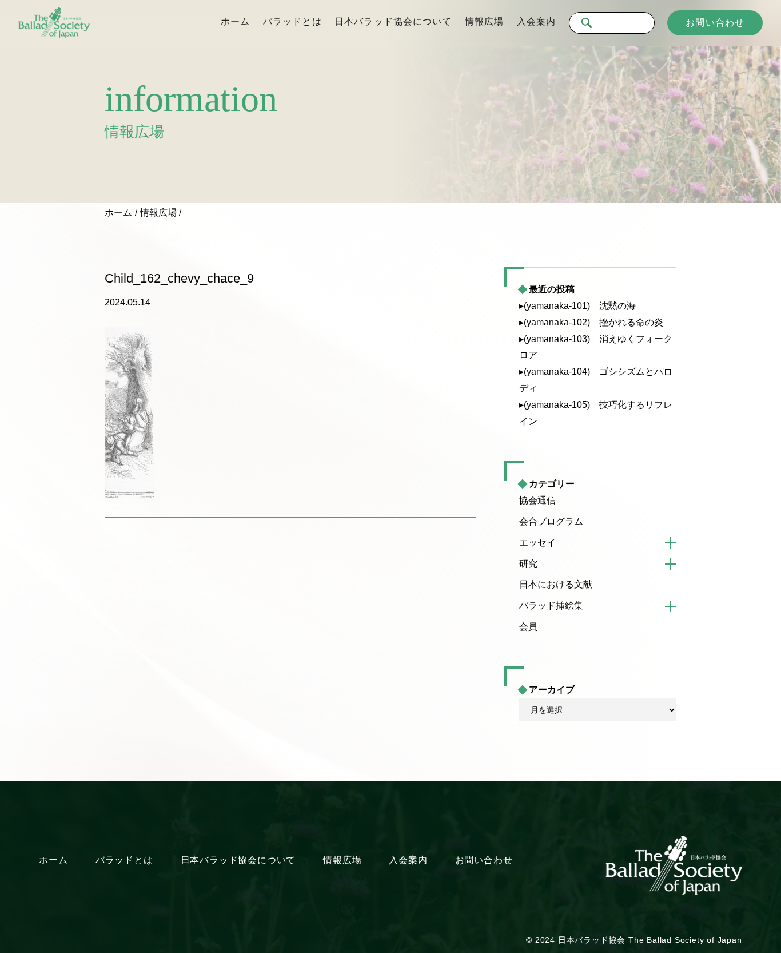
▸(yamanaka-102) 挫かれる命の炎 (591, 322)
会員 (528, 627)
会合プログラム (551, 521)
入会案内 (536, 21)
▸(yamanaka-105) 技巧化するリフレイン (595, 413)
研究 (528, 564)
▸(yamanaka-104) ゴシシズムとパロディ (595, 380)
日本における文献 (555, 584)
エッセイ (537, 542)
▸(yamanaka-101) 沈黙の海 (577, 306)
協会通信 (537, 500)
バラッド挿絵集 (551, 605)
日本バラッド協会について (393, 21)
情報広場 (484, 21)
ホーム (235, 21)
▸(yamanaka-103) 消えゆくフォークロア (595, 347)
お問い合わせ (715, 22)
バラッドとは (292, 21)
